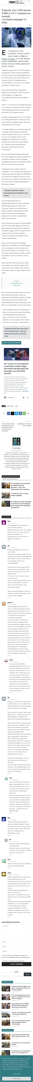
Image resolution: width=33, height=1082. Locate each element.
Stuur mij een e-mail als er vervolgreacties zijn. (14, 960)
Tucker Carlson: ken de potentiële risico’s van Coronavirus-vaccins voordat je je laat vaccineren (8, 427)
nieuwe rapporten (8, 59)
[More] (28, 413)
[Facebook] (8, 413)
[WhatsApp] (24, 413)
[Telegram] (16, 413)
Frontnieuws (17, 448)
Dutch (20, 1)
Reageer (9, 540)
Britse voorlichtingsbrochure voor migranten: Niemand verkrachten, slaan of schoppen (21, 996)
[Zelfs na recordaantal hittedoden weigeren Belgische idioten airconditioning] (6, 1023)
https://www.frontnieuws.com (16, 450)
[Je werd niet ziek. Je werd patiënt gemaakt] (6, 495)
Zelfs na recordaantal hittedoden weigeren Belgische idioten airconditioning (21, 1022)
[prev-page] (3, 512)
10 (30, 25)
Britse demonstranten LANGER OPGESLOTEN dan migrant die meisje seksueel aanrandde (20, 1005)
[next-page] (5, 512)
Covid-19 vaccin (10, 406)
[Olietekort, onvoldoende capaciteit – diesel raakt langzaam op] (6, 1014)
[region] (16, 1068)
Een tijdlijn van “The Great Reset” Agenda (24, 424)
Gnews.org (16, 285)
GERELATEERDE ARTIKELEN (11, 476)
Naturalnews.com (16, 283)
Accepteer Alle (16, 1074)
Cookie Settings (16, 1078)
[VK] (20, 413)
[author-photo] (16, 445)
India (16, 406)
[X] (12, 413)
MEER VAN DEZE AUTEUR (10, 479)
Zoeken (16, 971)
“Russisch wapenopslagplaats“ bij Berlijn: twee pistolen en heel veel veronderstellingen (21, 988)
